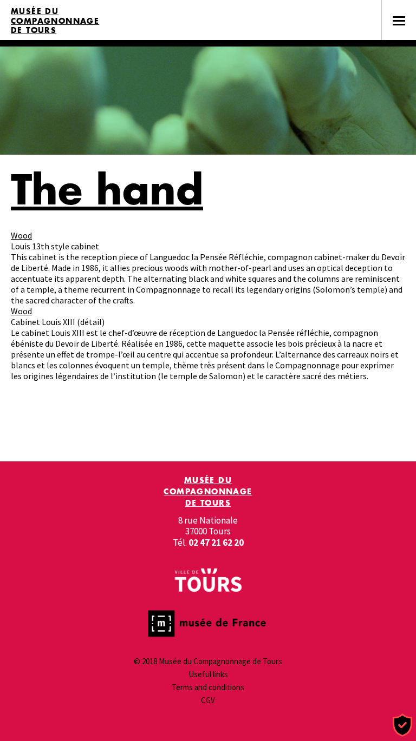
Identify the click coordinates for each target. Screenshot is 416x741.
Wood (21, 235)
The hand (107, 189)
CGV (208, 700)
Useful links (208, 674)
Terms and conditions (208, 687)
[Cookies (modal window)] (402, 725)
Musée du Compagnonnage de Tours (55, 20)
